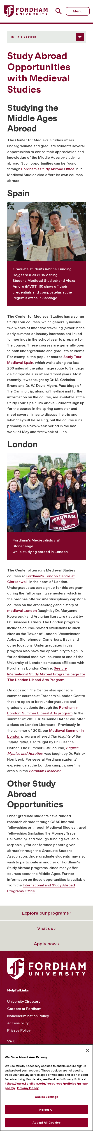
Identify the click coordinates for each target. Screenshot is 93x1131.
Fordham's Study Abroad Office (47, 169)
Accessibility (17, 1023)
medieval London (22, 610)
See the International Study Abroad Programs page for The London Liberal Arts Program (46, 674)
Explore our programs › (47, 913)
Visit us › (46, 928)
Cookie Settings (46, 1097)
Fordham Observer (44, 771)
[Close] (88, 1050)
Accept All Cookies (46, 1122)
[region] (46, 1087)
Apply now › (46, 943)
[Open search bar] (60, 11)
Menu (77, 11)
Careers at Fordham (24, 1009)
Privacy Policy (18, 1030)
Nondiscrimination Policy (28, 1016)
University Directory (23, 1001)
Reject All (46, 1109)
